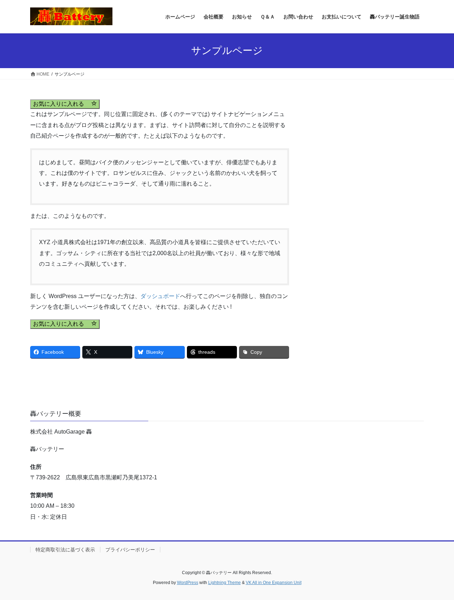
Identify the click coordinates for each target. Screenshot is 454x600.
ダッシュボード (160, 296)
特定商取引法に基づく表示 (65, 549)
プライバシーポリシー (130, 549)
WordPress (187, 582)
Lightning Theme (224, 582)
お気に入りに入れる (62, 104)
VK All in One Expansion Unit (273, 582)
